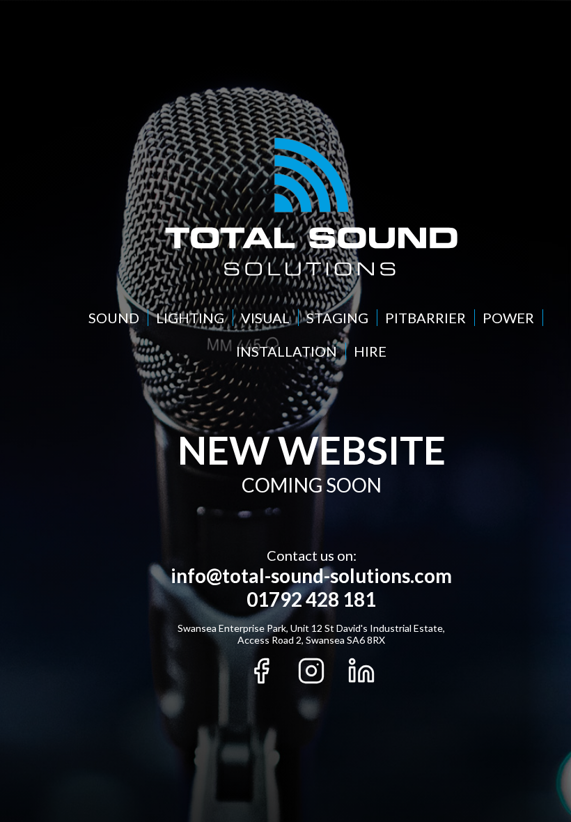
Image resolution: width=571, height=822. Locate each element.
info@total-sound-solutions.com (311, 575)
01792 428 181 (311, 599)
